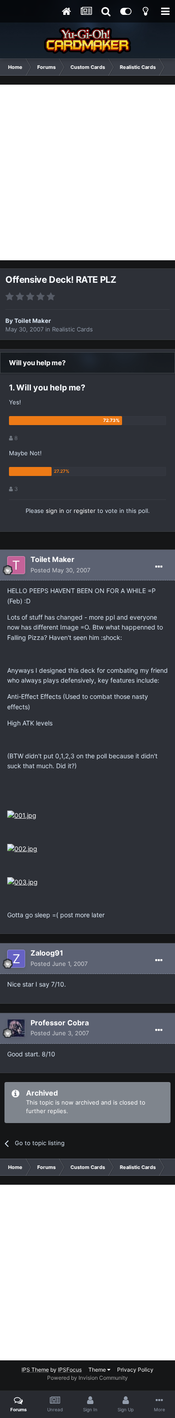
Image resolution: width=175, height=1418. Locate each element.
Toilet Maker (32, 320)
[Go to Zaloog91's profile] (16, 959)
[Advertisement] (87, 172)
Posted (60, 570)
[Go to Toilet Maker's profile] (16, 565)
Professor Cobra (60, 1022)
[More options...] (159, 567)
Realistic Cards (72, 329)
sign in (55, 510)
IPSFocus (70, 1369)
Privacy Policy (135, 1369)
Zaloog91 (47, 952)
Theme (97, 1369)
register (85, 510)
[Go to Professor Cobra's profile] (16, 1028)
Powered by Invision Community (87, 1377)
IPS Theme (35, 1369)
